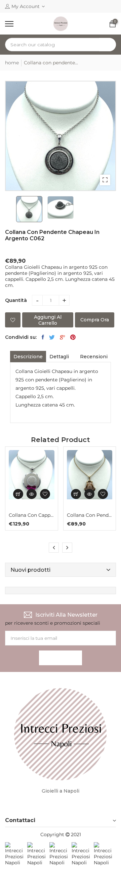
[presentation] (54, 548)
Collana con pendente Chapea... (90, 515)
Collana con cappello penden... (31, 515)
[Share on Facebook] (43, 337)
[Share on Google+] (62, 337)
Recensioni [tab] (94, 357)
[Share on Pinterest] (73, 337)
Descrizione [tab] (28, 357)
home (12, 63)
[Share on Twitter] (52, 337)
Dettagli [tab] (59, 357)
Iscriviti (60, 658)
